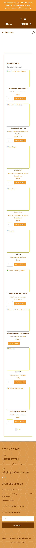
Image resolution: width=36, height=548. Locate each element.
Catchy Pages (21, 542)
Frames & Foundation (13, 131)
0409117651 (27, 8)
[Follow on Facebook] (2, 477)
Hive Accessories (14, 92)
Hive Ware (23, 92)
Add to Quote (19, 98)
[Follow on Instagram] (5, 477)
